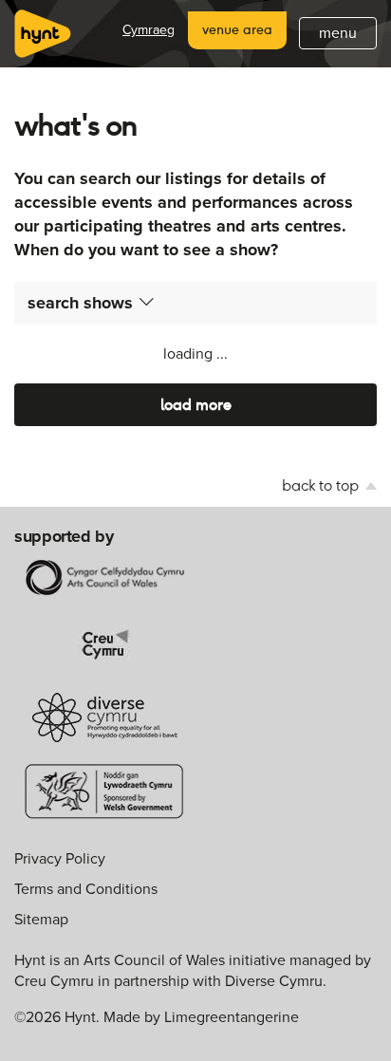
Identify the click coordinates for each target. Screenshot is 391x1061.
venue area (237, 29)
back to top (322, 485)
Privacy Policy (59, 858)
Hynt (42, 33)
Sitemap (41, 919)
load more (196, 405)
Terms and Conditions (86, 889)
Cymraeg (148, 30)
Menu (338, 33)
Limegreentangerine (231, 1017)
